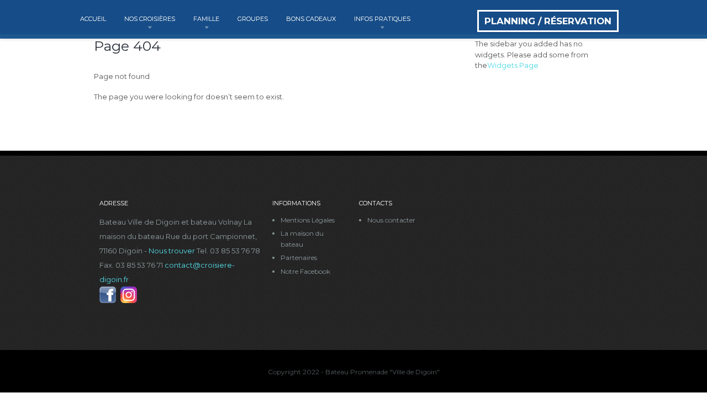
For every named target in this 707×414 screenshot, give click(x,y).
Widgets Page (513, 65)
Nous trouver (172, 250)
